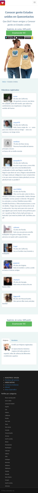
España (7, 406)
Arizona (7, 436)
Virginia (7, 471)
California (7, 415)
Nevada (7, 474)
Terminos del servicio (12, 380)
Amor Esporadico (11, 390)
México (7, 412)
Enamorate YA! (19, 33)
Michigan (7, 459)
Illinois (6, 442)
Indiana (7, 453)
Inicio (4, 82)
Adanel (7, 387)
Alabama (7, 465)
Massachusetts (9, 433)
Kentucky (7, 462)
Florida (7, 418)
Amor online (8, 401)
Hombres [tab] (14, 340)
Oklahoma (7, 468)
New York (7, 421)
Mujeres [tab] (5, 340)
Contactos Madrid (9, 403)
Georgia (7, 430)
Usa (6, 409)
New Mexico (8, 477)
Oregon (7, 480)
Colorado (7, 450)
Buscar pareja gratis (10, 398)
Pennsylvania (8, 445)
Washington (8, 448)
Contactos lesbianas (12, 385)
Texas (6, 424)
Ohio (6, 456)
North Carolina (9, 439)
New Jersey (8, 427)
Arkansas (7, 486)
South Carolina (9, 483)
